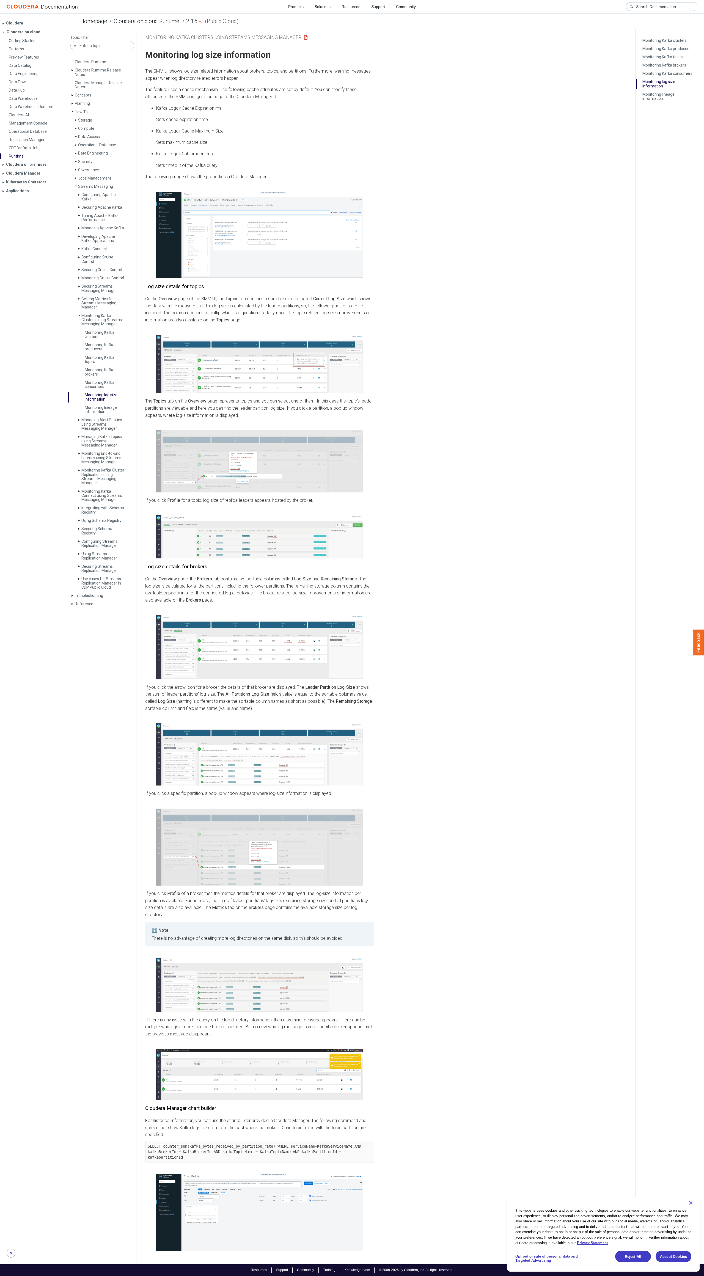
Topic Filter (79, 37)
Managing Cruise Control (102, 278)
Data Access (89, 136)
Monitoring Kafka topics (99, 359)
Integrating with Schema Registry (102, 510)
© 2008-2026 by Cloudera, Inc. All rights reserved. (416, 1270)
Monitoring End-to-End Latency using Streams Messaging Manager (101, 457)
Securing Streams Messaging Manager (99, 288)
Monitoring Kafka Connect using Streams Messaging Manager (101, 495)
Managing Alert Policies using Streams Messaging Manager (101, 424)
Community (406, 6)
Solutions (323, 6)
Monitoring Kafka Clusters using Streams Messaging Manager (101, 319)
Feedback (698, 642)
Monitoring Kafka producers (99, 347)
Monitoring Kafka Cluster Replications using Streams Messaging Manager (102, 476)
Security (85, 161)
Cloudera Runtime (90, 62)
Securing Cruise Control (101, 270)
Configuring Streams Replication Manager (99, 543)
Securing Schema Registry (96, 531)
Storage (85, 120)
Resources (351, 6)
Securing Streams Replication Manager (99, 568)
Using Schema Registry (101, 520)
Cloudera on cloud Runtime (146, 21)
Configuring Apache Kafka (98, 196)
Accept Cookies (673, 1257)
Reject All (633, 1257)
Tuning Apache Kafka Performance (100, 217)
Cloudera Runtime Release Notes (98, 72)
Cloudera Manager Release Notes (98, 85)
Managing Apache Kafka (102, 228)
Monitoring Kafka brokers (99, 372)
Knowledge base (357, 1270)
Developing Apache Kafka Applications (98, 238)
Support (378, 6)
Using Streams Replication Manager (99, 556)
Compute (86, 128)
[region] (603, 1234)
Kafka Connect (94, 249)
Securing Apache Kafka (101, 207)
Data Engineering (93, 153)
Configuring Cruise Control (97, 259)
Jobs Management (94, 178)
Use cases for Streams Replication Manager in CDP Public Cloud (101, 583)
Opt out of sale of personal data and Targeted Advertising (546, 1258)
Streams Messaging (95, 186)
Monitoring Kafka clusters (99, 334)
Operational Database (97, 145)
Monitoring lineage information (101, 409)
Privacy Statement (592, 1243)
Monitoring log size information (101, 397)
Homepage (93, 21)
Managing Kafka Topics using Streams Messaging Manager (101, 440)
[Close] (691, 1203)
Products (296, 6)
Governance (88, 170)
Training (329, 1270)
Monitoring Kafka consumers (99, 384)
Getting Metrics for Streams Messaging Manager (98, 303)
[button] (259, 235)
